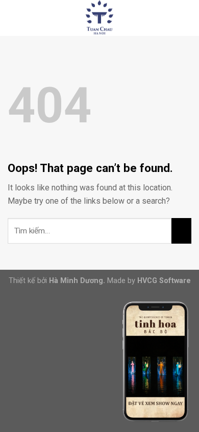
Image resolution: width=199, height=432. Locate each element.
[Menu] (14, 17)
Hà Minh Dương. (77, 280)
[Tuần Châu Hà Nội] (99, 18)
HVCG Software (164, 280)
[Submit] (181, 231)
